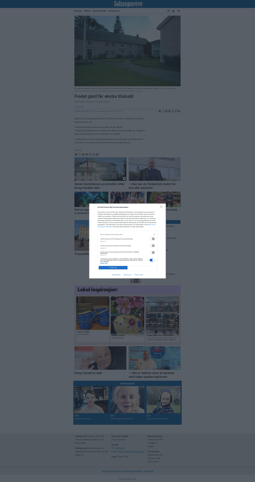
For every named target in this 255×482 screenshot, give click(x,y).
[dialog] (127, 241)
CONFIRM (113, 267)
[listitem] (127, 234)
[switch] (152, 238)
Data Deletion (116, 275)
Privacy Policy (138, 275)
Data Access (127, 275)
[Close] (162, 207)
